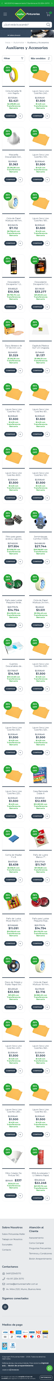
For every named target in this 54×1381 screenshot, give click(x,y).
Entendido (46, 1377)
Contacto (6, 1250)
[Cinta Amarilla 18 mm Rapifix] (20, 116)
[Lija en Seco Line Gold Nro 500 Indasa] (20, 752)
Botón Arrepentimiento (40, 1259)
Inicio (7, 42)
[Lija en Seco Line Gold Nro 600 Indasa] (47, 689)
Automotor (18, 42)
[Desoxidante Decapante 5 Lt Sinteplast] (47, 307)
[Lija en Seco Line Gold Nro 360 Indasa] (47, 1071)
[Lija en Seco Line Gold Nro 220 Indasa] (20, 816)
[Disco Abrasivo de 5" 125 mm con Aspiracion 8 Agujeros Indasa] (20, 370)
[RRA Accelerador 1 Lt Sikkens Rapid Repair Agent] (47, 1198)
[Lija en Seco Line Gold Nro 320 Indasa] (47, 752)
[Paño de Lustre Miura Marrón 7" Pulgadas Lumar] (20, 943)
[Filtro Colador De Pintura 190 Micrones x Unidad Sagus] (20, 1195)
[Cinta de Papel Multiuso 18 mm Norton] (47, 1007)
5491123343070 (13, 1273)
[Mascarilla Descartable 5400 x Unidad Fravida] (20, 179)
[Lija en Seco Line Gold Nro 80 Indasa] (47, 434)
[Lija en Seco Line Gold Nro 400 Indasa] (20, 1071)
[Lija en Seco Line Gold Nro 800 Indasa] (20, 498)
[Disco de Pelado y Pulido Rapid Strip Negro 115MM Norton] (20, 1007)
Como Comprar (36, 1243)
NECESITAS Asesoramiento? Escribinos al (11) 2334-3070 (27, 3)
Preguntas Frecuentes (40, 1248)
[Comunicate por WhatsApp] (49, 1368)
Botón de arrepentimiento (20, 1366)
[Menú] (5, 14)
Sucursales (7, 1244)
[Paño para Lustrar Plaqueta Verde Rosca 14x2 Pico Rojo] (20, 625)
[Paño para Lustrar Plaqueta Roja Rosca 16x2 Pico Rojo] (47, 943)
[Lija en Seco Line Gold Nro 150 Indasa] (20, 434)
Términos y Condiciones (40, 1253)
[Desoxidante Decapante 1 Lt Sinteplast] (20, 307)
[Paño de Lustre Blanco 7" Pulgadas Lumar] (47, 880)
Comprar (10, 116)
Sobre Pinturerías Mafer (13, 1234)
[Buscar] (48, 24)
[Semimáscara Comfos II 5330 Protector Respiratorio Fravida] (47, 561)
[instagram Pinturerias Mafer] (5, 1307)
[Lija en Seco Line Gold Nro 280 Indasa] (20, 1134)
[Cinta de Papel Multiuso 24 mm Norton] (47, 625)
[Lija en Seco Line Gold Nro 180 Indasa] (47, 243)
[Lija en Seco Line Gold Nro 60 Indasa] (47, 1134)
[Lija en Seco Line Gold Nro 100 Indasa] (47, 179)
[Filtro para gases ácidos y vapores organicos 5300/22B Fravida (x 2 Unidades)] (20, 561)
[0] (48, 15)
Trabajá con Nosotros (12, 1239)
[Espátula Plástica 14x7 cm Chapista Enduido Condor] (47, 370)
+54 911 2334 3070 (15, 1279)
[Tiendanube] (10, 1370)
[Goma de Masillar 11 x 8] (20, 880)
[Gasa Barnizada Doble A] (47, 816)
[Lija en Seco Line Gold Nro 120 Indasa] (47, 498)
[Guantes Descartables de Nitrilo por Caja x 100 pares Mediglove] (20, 689)
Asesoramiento (36, 1238)
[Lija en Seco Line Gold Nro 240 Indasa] (47, 116)
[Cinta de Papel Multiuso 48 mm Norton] (20, 243)
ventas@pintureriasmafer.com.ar (22, 1284)
